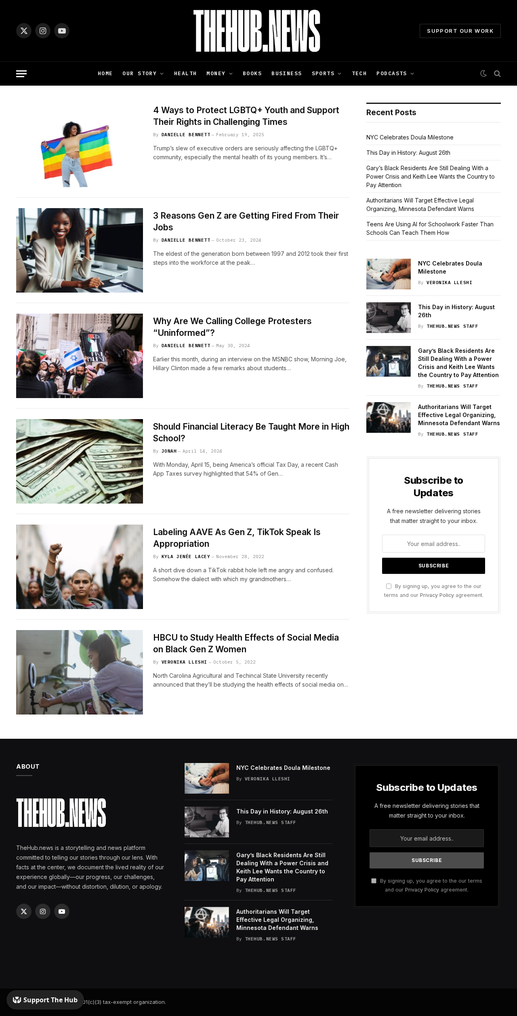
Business (286, 73)
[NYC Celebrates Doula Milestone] (388, 274)
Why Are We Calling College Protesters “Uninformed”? (232, 327)
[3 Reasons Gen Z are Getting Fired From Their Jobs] (79, 250)
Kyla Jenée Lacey (186, 556)
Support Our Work (460, 30)
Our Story (139, 73)
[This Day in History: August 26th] (388, 317)
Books (252, 73)
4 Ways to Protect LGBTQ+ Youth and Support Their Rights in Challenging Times (246, 116)
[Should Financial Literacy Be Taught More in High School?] (79, 461)
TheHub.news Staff (452, 326)
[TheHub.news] (258, 30)
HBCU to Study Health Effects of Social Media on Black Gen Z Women (246, 643)
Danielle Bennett (186, 134)
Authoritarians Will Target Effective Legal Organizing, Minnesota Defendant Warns (459, 414)
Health (185, 73)
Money (215, 73)
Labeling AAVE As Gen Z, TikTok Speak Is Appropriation (237, 538)
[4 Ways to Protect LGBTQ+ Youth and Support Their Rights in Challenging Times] (79, 145)
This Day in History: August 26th (408, 152)
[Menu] (21, 74)
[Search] (496, 74)
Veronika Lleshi (184, 662)
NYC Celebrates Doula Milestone (410, 137)
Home (105, 73)
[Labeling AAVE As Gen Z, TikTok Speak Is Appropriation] (79, 567)
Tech (359, 73)
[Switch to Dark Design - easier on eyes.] (483, 73)
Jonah (169, 451)
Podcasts (391, 73)
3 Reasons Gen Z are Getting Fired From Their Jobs (246, 221)
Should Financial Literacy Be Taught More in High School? (251, 432)
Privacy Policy (437, 595)
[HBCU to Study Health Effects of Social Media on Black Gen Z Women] (79, 672)
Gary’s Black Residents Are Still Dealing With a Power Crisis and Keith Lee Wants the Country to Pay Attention (430, 176)
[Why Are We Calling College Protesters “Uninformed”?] (79, 356)
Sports (323, 73)
